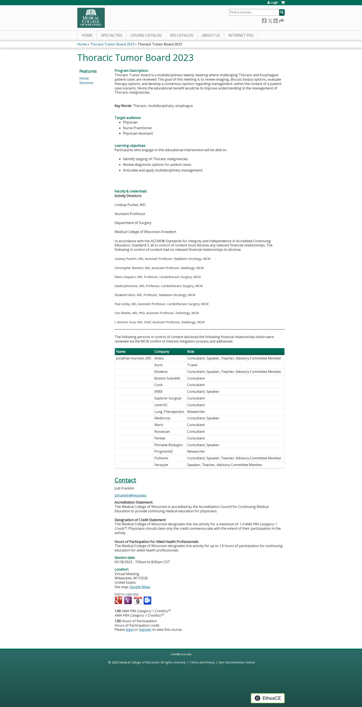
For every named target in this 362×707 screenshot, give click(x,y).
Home (87, 35)
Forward (281, 20)
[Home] (91, 17)
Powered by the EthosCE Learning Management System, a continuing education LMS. (268, 698)
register (145, 629)
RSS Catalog (181, 35)
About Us (211, 35)
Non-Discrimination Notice (236, 662)
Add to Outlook (148, 600)
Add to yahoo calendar (128, 600)
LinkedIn (275, 20)
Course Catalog (146, 35)
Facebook (264, 20)
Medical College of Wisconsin (139, 662)
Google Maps (139, 587)
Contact (125, 480)
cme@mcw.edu (181, 654)
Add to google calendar (119, 600)
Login (274, 2)
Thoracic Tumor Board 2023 (112, 44)
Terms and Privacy (202, 662)
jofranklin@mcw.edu (130, 495)
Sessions (86, 82)
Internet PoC (241, 35)
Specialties (111, 35)
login (130, 629)
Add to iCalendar (137, 600)
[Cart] (283, 4)
